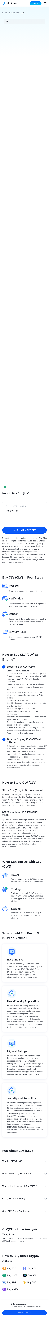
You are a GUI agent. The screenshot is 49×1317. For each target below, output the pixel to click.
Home (4, 13)
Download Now (24, 1313)
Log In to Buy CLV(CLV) (24, 530)
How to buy (14, 13)
